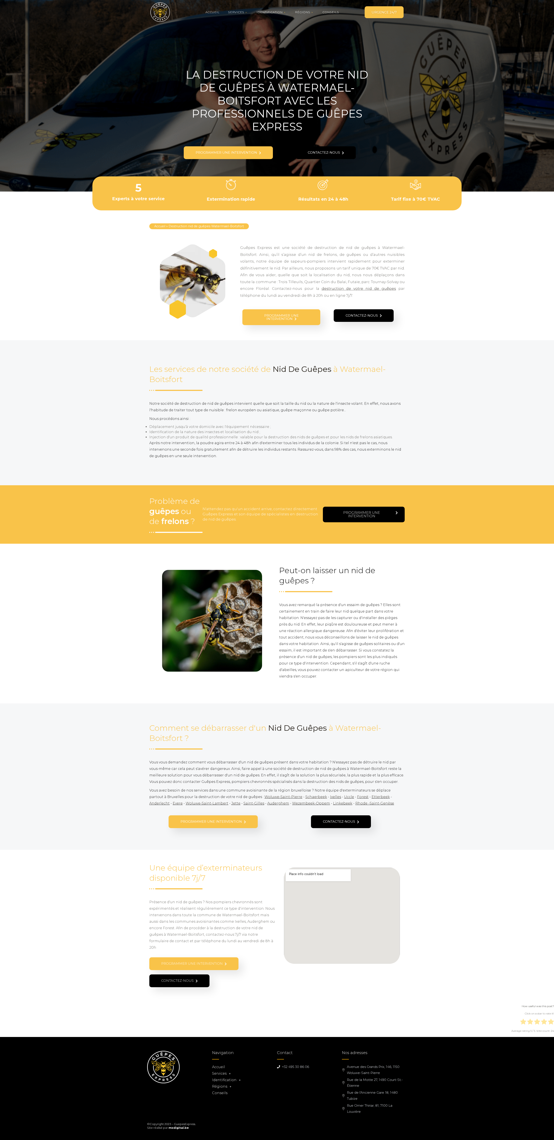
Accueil (212, 12)
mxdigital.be (179, 1127)
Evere (178, 803)
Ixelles (335, 797)
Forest (363, 797)
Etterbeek (381, 797)
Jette (235, 803)
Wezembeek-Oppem (311, 803)
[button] (384, 12)
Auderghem (278, 803)
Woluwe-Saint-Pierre (283, 797)
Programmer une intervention (227, 152)
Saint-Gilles (253, 803)
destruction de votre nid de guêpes (359, 288)
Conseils (330, 12)
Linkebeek (342, 803)
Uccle (349, 797)
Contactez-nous (324, 152)
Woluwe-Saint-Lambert (207, 803)
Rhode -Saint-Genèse (374, 803)
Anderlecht (159, 803)
